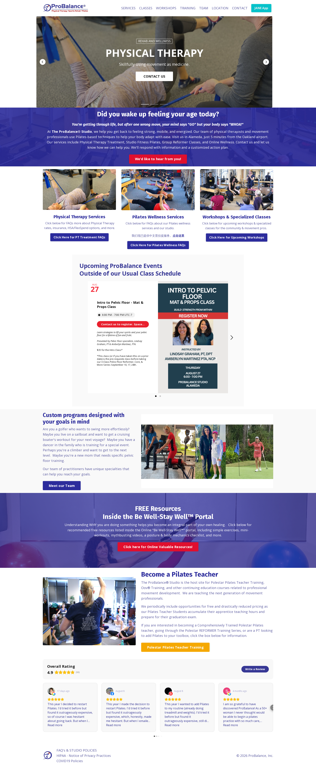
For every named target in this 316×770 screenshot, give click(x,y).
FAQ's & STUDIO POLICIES (77, 750)
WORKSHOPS (166, 8)
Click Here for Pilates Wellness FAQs (158, 245)
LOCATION (220, 8)
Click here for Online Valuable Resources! (157, 547)
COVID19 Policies (70, 761)
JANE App (261, 8)
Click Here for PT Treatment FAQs (79, 237)
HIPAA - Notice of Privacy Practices (84, 755)
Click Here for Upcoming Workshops (236, 237)
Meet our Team (62, 485)
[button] (42, 62)
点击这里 (178, 236)
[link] (123, 324)
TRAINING (187, 8)
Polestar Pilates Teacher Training (175, 647)
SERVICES (128, 8)
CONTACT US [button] (154, 76)
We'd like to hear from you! (158, 159)
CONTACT (240, 8)
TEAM (203, 8)
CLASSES (145, 8)
